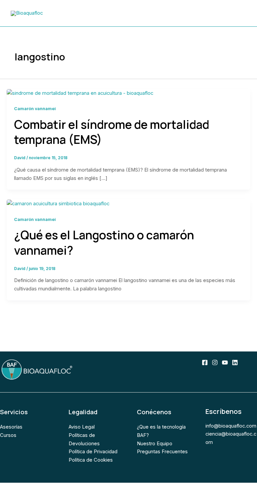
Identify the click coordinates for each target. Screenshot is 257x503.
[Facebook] (205, 362)
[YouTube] (225, 362)
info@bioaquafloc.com (230, 426)
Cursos (8, 435)
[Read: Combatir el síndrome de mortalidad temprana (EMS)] (80, 93)
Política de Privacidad (93, 452)
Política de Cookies (91, 460)
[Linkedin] (235, 362)
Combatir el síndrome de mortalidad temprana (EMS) (111, 132)
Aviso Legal (82, 427)
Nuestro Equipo (154, 444)
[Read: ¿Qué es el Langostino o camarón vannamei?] (58, 203)
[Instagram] (215, 362)
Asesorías (11, 427)
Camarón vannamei (35, 108)
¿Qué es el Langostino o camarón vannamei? (104, 242)
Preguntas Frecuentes (162, 452)
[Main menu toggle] (239, 13)
